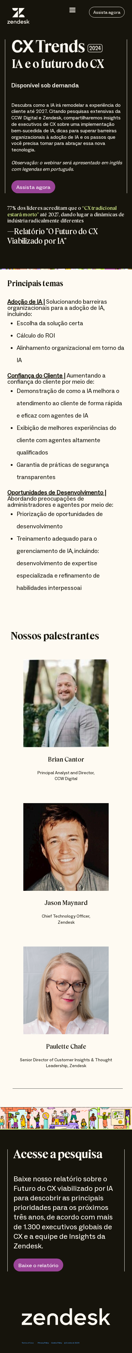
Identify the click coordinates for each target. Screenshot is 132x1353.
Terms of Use (28, 1343)
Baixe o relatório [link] (38, 1265)
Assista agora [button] (33, 187)
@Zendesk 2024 (72, 1343)
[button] (72, 10)
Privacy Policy (43, 1343)
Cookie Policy (56, 1343)
